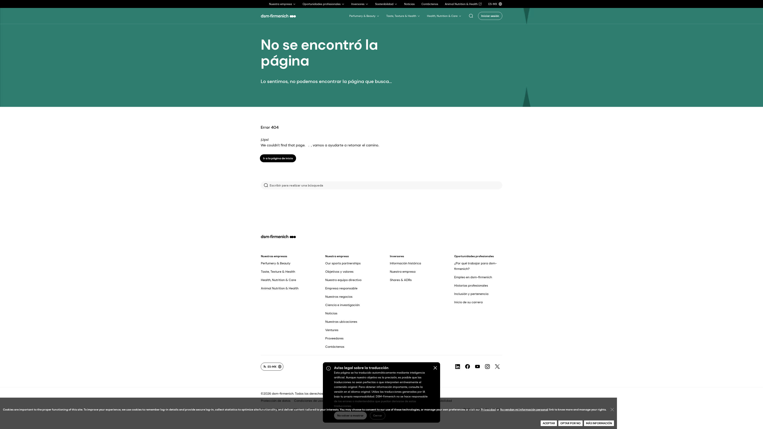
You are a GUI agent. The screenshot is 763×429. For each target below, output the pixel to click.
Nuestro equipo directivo (343, 280)
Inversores (397, 256)
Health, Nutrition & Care (278, 280)
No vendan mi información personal (524, 409)
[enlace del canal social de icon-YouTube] (477, 367)
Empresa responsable (341, 288)
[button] (471, 16)
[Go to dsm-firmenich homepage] (278, 16)
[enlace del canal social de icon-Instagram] (487, 367)
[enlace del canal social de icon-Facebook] (468, 367)
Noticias (331, 313)
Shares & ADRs (401, 280)
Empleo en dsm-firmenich (473, 277)
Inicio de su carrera (468, 302)
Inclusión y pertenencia (471, 294)
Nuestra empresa (337, 256)
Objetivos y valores (339, 272)
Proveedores (334, 338)
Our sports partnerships (343, 263)
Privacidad (488, 409)
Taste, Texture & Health (278, 272)
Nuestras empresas (274, 256)
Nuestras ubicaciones (341, 322)
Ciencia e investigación (342, 305)
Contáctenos (334, 347)
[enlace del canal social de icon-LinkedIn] (458, 367)
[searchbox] (381, 185)
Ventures (331, 330)
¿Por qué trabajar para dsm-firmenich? (475, 266)
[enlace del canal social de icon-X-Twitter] (497, 367)
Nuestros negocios (338, 297)
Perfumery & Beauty (275, 263)
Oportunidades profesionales (474, 256)
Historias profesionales (471, 285)
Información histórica (405, 263)
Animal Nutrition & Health (279, 288)
